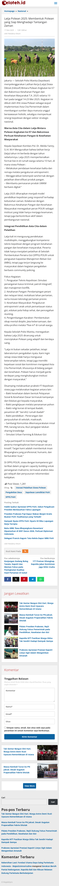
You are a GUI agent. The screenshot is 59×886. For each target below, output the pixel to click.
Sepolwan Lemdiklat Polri (38, 492)
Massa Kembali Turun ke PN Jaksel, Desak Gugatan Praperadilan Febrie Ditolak (36, 617)
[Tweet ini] (15, 579)
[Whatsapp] (40, 579)
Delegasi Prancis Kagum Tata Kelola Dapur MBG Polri (29, 538)
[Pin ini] (24, 579)
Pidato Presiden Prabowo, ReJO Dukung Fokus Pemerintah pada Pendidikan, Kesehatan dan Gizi (34, 629)
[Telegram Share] (32, 579)
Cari (3, 797)
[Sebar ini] (7, 579)
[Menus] (56, 3)
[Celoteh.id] (13, 2)
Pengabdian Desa (14, 492)
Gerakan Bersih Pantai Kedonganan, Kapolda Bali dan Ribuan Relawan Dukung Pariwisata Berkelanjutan (28, 869)
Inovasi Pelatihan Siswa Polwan (31, 487)
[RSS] (25, 551)
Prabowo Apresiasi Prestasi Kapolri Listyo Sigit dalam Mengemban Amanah (35, 653)
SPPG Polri (11, 497)
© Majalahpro (7, 882)
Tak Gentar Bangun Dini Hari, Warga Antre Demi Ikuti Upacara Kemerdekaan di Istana (36, 606)
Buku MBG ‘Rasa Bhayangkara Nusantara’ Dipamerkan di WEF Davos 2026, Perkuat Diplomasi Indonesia (28, 531)
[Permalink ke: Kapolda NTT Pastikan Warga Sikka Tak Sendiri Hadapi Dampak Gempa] (11, 642)
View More (30, 786)
